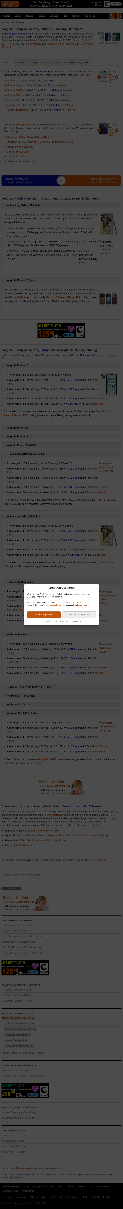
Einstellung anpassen (79, 614)
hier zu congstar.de (53, 605)
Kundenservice (79, 605)
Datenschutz (63, 621)
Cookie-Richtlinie (49, 621)
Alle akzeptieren (44, 614)
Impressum (76, 621)
